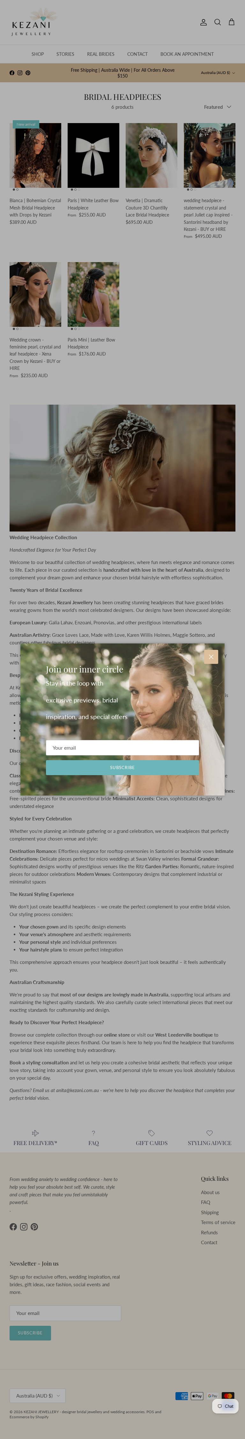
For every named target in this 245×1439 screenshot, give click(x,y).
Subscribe (122, 767)
